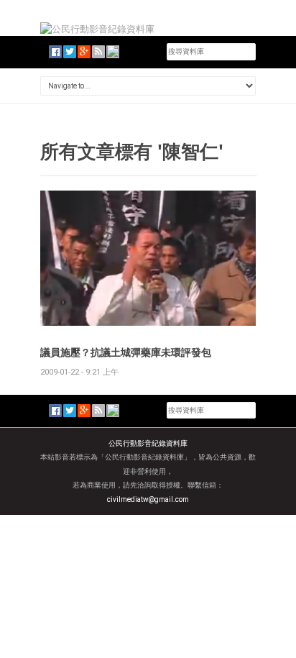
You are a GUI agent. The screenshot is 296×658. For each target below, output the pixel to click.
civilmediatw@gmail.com (148, 499)
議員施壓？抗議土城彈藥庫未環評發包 (125, 352)
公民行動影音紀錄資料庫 (148, 443)
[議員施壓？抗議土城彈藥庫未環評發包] (148, 257)
